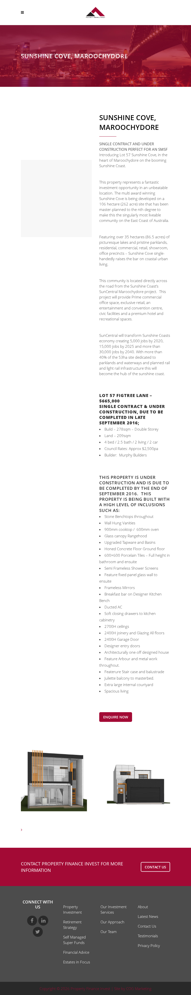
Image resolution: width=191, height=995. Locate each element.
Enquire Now (115, 717)
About (143, 906)
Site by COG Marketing (132, 988)
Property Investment (72, 909)
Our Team (108, 931)
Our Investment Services (50, 54)
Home (25, 54)
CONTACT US (155, 866)
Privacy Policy (149, 945)
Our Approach (112, 921)
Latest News (148, 916)
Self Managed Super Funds (74, 940)
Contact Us (147, 926)
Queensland (108, 54)
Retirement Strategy (72, 924)
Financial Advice (76, 952)
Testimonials (148, 935)
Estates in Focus (83, 54)
